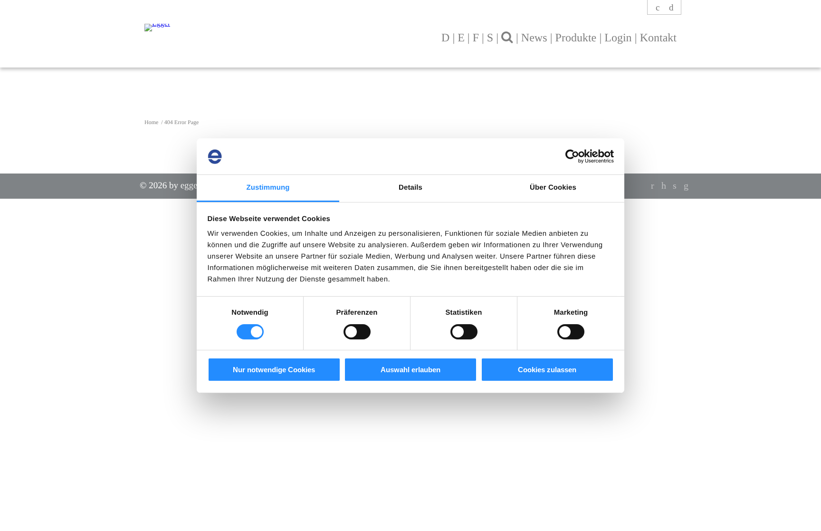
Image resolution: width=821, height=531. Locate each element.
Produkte (576, 38)
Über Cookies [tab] (553, 187)
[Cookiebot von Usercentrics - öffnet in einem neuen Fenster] (572, 156)
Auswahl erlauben (410, 370)
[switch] (357, 331)
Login (617, 38)
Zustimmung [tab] (268, 187)
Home (152, 122)
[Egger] (248, 22)
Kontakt (658, 38)
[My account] (658, 8)
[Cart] (671, 8)
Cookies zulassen (547, 370)
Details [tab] (410, 187)
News (534, 38)
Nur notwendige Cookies (274, 370)
